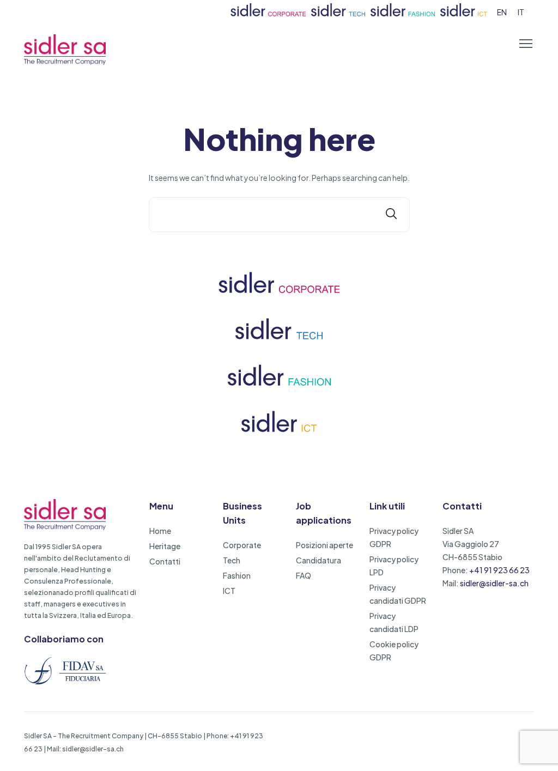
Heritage (164, 546)
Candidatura (318, 560)
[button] (525, 43)
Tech (231, 560)
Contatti (164, 561)
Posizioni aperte (324, 545)
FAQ (303, 575)
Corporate (242, 545)
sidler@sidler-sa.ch (494, 583)
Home (160, 531)
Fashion (237, 575)
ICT (229, 591)
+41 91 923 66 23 (499, 570)
